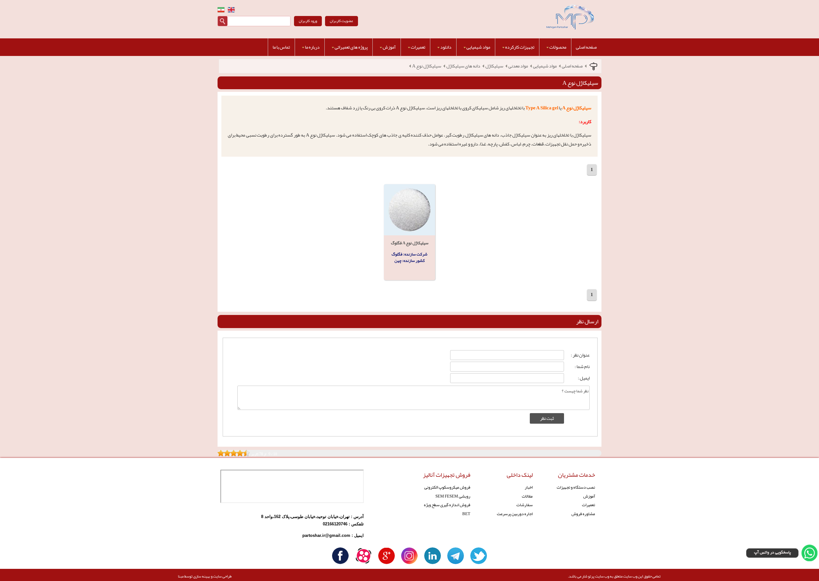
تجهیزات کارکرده (519, 47)
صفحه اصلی (586, 47)
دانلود (445, 47)
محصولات (557, 47)
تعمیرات (418, 47)
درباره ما (312, 47)
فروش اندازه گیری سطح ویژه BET (447, 509)
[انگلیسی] (231, 9)
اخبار (529, 487)
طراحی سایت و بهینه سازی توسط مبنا (205, 576)
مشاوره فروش (583, 513)
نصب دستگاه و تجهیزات (576, 487)
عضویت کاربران (341, 21)
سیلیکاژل (494, 66)
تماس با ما (281, 47)
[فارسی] (221, 9)
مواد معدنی (518, 66)
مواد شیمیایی (478, 47)
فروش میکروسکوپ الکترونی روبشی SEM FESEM (447, 491)
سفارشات (524, 504)
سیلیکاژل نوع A (426, 66)
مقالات (527, 496)
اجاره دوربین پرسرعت (515, 513)
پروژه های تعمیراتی (351, 47)
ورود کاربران (308, 21)
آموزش (389, 47)
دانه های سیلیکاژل (463, 66)
